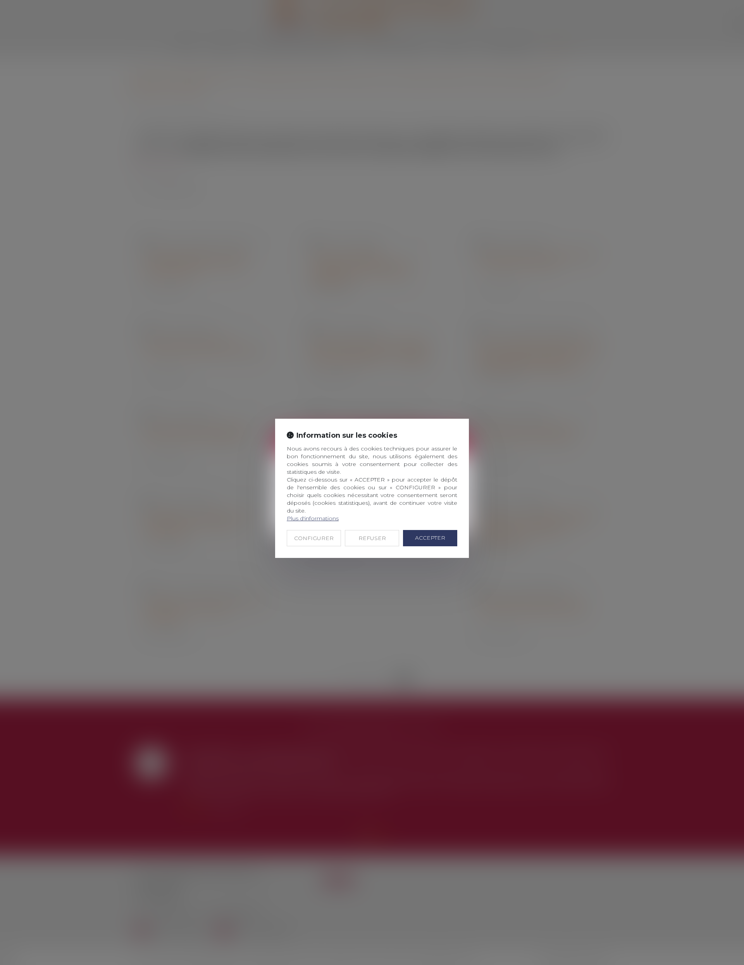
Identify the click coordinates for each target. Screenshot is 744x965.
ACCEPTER (430, 537)
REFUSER (372, 538)
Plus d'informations (313, 518)
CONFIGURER (314, 538)
